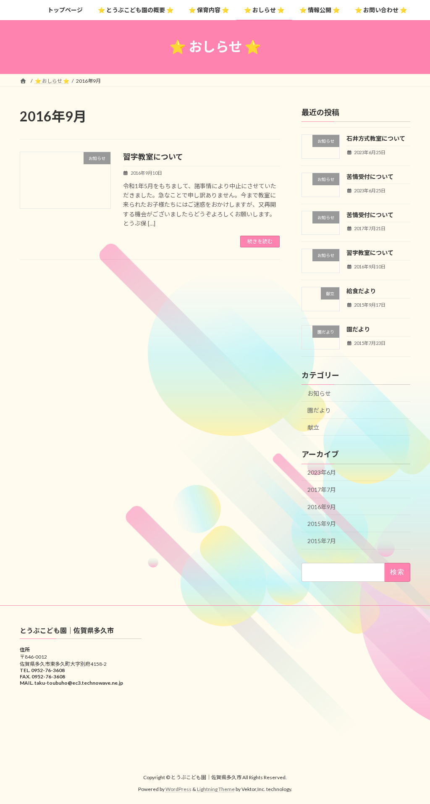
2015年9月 (321, 523)
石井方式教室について (375, 138)
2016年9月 (321, 506)
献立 (313, 427)
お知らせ (319, 393)
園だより (358, 328)
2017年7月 (321, 489)
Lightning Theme (216, 789)
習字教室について (153, 156)
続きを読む (260, 241)
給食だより (361, 290)
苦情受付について (369, 176)
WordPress (178, 789)
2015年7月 (321, 540)
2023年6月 (321, 472)
